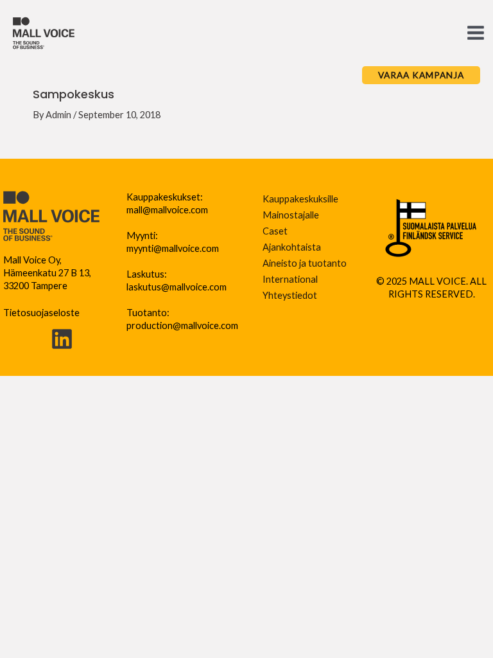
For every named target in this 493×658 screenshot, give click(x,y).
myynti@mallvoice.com (172, 248)
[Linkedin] (62, 339)
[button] (421, 75)
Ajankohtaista (292, 247)
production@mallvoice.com (182, 325)
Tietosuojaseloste (41, 312)
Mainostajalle (291, 214)
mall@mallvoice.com (167, 209)
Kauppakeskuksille (300, 198)
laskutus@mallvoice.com (176, 286)
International (290, 279)
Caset (275, 231)
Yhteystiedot (290, 295)
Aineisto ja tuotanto (305, 263)
